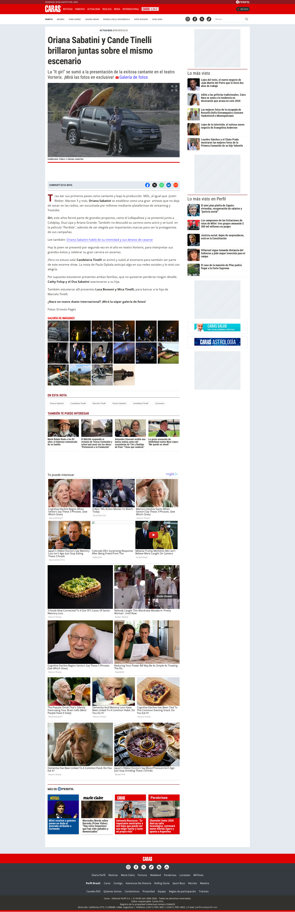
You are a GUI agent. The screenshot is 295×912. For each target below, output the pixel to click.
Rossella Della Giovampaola (116, 19)
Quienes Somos (113, 891)
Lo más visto (198, 73)
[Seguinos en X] (202, 19)
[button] (114, 123)
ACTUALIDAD (106, 30)
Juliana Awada (92, 19)
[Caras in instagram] (187, 19)
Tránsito (204, 891)
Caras (107, 883)
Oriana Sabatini (57, 403)
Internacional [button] (131, 9)
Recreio (192, 883)
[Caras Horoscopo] (217, 344)
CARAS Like (150, 8)
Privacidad (149, 891)
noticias (63, 798)
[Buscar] (246, 19)
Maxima (204, 883)
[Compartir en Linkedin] (168, 185)
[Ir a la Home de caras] (53, 11)
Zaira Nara (157, 19)
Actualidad (93, 9)
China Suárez (75, 19)
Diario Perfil (98, 875)
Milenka (60, 19)
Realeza (107, 9)
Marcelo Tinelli (99, 403)
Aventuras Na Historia (138, 883)
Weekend (155, 875)
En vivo (244, 9)
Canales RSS (93, 891)
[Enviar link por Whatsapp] (161, 185)
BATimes (198, 875)
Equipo (162, 891)
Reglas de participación (182, 891)
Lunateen (184, 875)
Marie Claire (128, 875)
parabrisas (164, 798)
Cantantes (159, 403)
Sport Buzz (179, 883)
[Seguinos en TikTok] (209, 19)
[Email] (175, 185)
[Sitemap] (166, 867)
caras (130, 798)
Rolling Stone (161, 883)
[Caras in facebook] (195, 19)
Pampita (49, 19)
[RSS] (159, 867)
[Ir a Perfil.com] (243, 2)
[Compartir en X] (154, 185)
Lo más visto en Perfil (206, 199)
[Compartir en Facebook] (147, 185)
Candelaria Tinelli (78, 403)
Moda (117, 9)
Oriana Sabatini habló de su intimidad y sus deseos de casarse (110, 239)
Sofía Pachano (141, 19)
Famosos (80, 9)
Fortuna (142, 875)
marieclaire (96, 798)
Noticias (68, 9)
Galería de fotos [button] (133, 77)
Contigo (118, 883)
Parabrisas (170, 875)
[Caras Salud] (217, 330)
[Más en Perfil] (66, 789)
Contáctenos (132, 891)
